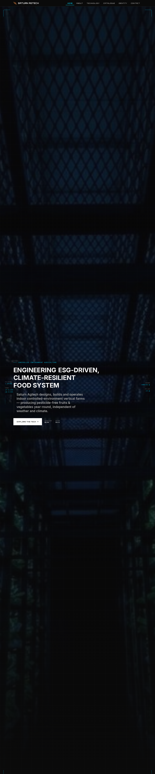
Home (70, 3)
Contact (135, 3)
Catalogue (109, 3)
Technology (93, 3)
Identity (123, 3)
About (79, 3)
